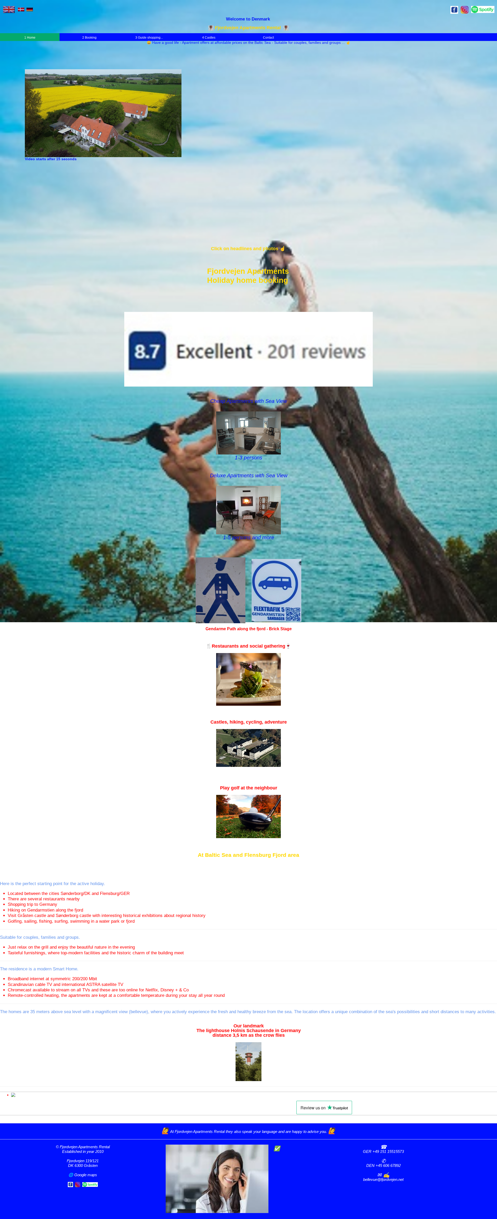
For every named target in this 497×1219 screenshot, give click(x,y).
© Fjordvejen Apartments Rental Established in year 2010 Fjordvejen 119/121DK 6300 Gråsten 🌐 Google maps (83, 1161)
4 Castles (208, 37)
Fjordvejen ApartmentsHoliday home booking (248, 275)
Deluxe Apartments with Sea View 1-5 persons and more (248, 506)
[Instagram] (77, 1184)
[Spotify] (90, 1184)
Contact (268, 37)
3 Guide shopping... (149, 37)
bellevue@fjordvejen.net (383, 1179)
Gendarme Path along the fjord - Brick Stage (249, 628)
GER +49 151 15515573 (383, 1151)
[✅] (217, 1178)
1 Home (29, 37)
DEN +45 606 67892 (383, 1165)
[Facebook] (70, 1184)
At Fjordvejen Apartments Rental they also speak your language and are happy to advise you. (249, 1131)
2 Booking (89, 37)
